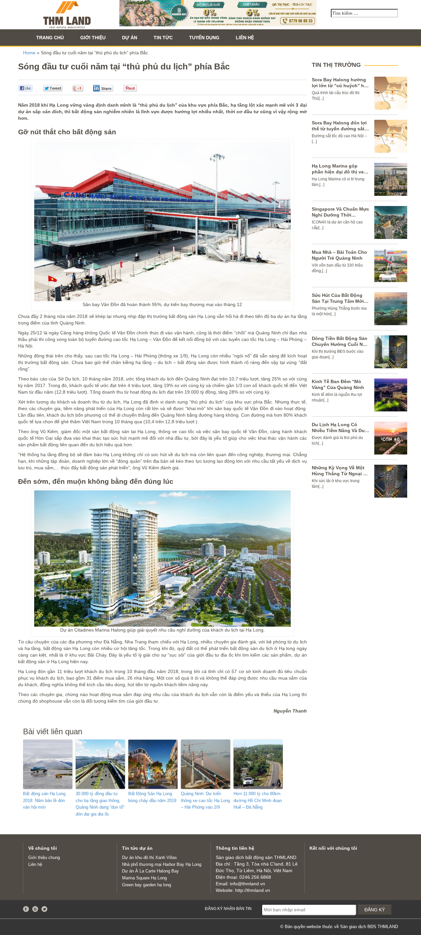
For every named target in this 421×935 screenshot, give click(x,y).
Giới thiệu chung (44, 857)
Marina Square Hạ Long (144, 877)
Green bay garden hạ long (146, 884)
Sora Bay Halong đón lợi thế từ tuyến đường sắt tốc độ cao (339, 128)
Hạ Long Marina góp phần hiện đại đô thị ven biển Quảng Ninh (339, 171)
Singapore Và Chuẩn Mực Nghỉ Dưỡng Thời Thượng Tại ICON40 (340, 214)
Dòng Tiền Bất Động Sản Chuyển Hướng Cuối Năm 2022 (340, 344)
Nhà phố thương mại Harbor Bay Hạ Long (161, 864)
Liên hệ (245, 37)
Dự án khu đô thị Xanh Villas (149, 857)
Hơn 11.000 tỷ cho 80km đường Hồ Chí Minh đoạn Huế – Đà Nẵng (258, 800)
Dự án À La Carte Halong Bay (150, 871)
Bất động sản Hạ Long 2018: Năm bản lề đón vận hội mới (44, 800)
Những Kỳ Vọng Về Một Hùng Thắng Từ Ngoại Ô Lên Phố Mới (339, 473)
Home (29, 52)
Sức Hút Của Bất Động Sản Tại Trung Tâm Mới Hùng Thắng (338, 301)
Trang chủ (50, 37)
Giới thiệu (93, 37)
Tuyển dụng (204, 37)
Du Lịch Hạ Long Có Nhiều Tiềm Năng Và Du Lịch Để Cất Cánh (338, 430)
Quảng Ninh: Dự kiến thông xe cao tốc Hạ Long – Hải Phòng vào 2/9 (205, 800)
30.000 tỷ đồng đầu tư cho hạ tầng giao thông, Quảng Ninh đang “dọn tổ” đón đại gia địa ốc (100, 804)
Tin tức (163, 37)
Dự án (129, 37)
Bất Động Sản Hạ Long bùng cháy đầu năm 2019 (152, 797)
